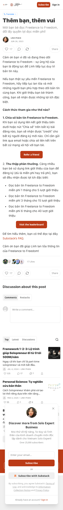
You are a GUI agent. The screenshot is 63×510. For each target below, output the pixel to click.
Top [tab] (7, 339)
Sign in (56, 4)
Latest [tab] (15, 339)
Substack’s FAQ (13, 238)
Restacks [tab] (25, 297)
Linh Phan (16, 38)
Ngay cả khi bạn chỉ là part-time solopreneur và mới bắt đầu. (21, 363)
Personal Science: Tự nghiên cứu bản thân (23, 383)
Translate (10, 14)
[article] (31, 361)
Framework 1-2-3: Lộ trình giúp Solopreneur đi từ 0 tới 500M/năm (22, 353)
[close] (53, 408)
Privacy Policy (42, 490)
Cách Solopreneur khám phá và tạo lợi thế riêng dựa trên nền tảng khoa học (23, 391)
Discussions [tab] (28, 339)
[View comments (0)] (19, 49)
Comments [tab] (11, 297)
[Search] (57, 339)
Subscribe (43, 4)
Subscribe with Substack (33, 475)
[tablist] (17, 297)
